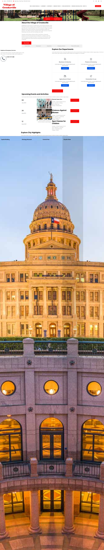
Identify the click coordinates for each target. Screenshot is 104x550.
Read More (65, 68)
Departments (49, 6)
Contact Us (85, 6)
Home (31, 6)
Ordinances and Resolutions (77, 6)
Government (43, 6)
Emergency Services (57, 6)
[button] (36, 6)
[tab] (27, 46)
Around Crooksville (36, 6)
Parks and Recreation (66, 6)
